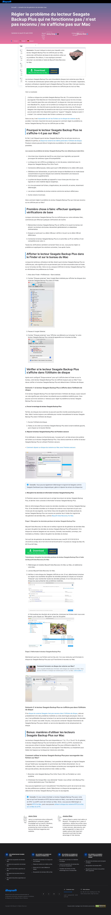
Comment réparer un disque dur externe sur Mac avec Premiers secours (51, 447)
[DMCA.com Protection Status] (100, 906)
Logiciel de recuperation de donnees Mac (16, 860)
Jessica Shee (81, 34)
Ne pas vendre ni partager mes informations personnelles (81, 906)
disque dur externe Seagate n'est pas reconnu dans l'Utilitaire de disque (52, 713)
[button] (43, 71)
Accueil (13, 7)
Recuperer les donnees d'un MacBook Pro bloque (68, 860)
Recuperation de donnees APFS (93, 865)
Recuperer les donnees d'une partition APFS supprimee (95, 869)
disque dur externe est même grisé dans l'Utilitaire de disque (61, 141)
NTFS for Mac (36, 804)
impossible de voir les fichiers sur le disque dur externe (56, 118)
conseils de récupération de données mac (32, 7)
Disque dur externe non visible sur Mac (42, 864)
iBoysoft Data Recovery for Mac (62, 516)
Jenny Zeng (50, 34)
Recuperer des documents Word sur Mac (16, 874)
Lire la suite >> (78, 670)
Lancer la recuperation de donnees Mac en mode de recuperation (69, 864)
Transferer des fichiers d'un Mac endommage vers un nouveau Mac (67, 869)
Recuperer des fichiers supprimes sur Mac (16, 869)
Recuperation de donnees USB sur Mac (42, 872)
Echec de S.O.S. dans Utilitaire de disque (41, 868)
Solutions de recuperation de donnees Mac (16, 864)
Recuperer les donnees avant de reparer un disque (96, 861)
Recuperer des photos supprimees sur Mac (16, 878)
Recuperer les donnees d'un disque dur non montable (42, 860)
